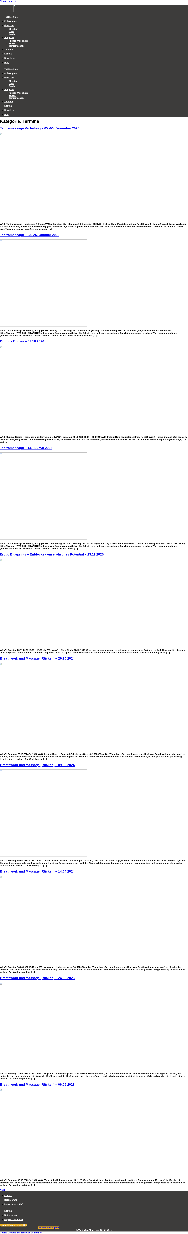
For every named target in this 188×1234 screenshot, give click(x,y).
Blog (6, 62)
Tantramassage (16, 46)
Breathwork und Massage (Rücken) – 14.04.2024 (37, 871)
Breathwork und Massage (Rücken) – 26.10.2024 (37, 658)
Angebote (9, 37)
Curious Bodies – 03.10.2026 (22, 341)
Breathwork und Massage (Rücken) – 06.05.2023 (37, 1084)
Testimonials (11, 17)
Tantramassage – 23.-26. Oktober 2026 (29, 235)
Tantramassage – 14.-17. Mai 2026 (26, 448)
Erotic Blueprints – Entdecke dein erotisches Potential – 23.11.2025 (52, 554)
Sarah (12, 34)
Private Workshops (18, 41)
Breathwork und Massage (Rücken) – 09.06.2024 (37, 765)
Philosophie (10, 21)
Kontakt (8, 54)
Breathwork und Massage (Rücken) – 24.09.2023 (37, 978)
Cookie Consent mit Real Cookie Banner (21, 1232)
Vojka (11, 31)
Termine (8, 49)
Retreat (12, 43)
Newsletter (9, 58)
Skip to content (8, 1)
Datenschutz (10, 1200)
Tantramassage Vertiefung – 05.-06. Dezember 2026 (39, 128)
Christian (13, 29)
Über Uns (9, 25)
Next (4, 1190)
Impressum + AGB (13, 1204)
